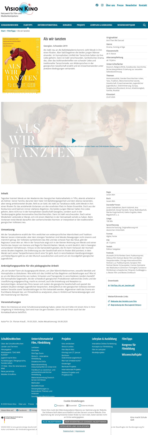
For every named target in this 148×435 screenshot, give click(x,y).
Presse (120, 5)
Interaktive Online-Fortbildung (104, 343)
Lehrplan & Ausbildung (101, 24)
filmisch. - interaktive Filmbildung (39, 357)
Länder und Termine (9, 346)
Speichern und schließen (74, 426)
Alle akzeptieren (52, 422)
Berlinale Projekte (69, 366)
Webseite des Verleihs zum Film (124, 301)
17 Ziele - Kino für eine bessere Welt (13, 367)
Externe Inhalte (87, 405)
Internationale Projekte (71, 369)
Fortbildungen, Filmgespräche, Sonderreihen (13, 361)
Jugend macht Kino (8, 358)
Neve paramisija (7, 371)
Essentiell (73, 405)
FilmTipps (28, 24)
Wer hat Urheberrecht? (71, 360)
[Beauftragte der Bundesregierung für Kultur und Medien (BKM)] (12, 420)
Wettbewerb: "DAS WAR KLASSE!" (10, 353)
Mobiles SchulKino (8, 374)
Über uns (110, 5)
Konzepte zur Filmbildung (102, 346)
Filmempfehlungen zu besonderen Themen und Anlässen (41, 391)
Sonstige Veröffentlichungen (43, 396)
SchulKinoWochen (9, 24)
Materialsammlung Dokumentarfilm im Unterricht (43, 365)
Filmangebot (6, 349)
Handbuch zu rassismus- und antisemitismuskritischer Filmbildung (43, 372)
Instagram (36, 410)
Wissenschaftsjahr (126, 24)
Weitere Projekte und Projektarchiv (70, 373)
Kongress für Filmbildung (129, 346)
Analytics (60, 405)
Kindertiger (66, 363)
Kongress (67, 24)
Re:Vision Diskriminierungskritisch (72, 356)
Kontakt (143, 5)
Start (3, 31)
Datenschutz (68, 431)
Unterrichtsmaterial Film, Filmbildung (42, 341)
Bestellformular (37, 386)
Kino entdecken (68, 343)
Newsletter (131, 5)
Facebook (23, 410)
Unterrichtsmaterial (48, 24)
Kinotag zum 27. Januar (71, 352)
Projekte (81, 24)
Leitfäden (35, 347)
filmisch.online (67, 346)
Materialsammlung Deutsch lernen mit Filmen (42, 378)
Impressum (80, 431)
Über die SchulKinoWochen (12, 343)
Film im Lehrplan (99, 349)
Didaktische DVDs (38, 361)
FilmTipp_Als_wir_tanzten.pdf (122, 285)
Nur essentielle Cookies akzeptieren (85, 422)
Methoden (35, 383)
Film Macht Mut (68, 349)
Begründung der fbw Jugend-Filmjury (126, 305)
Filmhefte (35, 350)
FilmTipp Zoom (37, 353)
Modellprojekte (98, 352)
